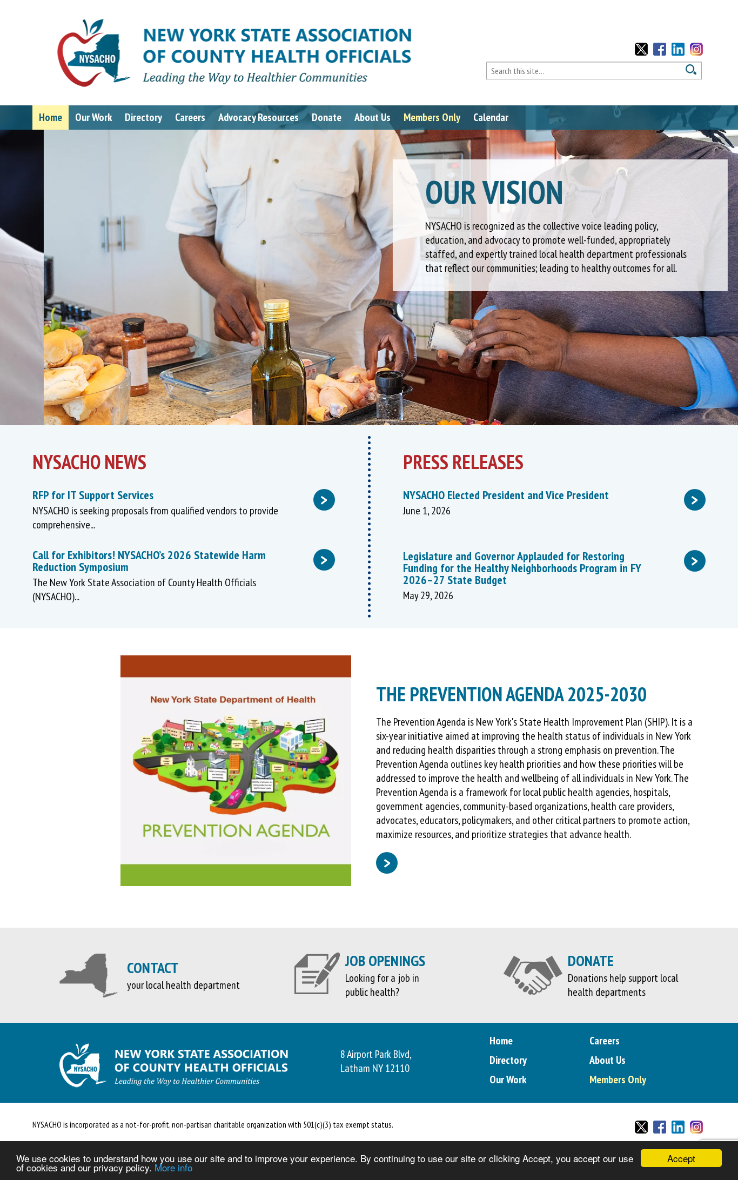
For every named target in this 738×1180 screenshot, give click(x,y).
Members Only (432, 117)
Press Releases (463, 461)
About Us (372, 117)
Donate (326, 117)
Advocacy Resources (258, 117)
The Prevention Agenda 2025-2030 (511, 694)
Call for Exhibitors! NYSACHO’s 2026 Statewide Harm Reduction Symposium (179, 561)
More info (173, 1167)
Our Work (93, 117)
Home (50, 117)
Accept (681, 1158)
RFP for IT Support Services (179, 495)
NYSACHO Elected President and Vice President (550, 495)
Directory (143, 117)
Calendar (490, 117)
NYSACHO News (89, 461)
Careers (190, 117)
